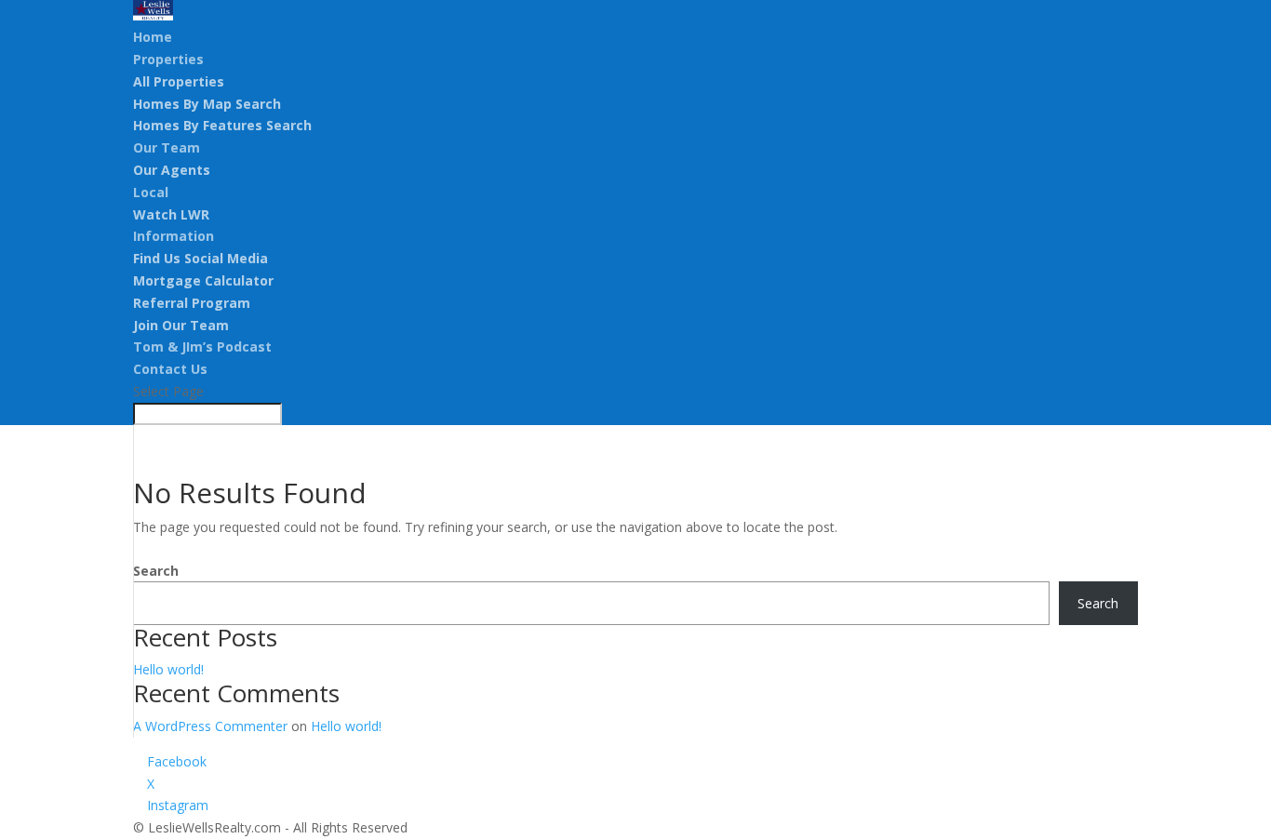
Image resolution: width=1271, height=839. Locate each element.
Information (173, 236)
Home (152, 37)
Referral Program (191, 303)
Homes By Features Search (222, 125)
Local (150, 192)
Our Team (166, 147)
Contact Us (170, 369)
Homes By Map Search (207, 104)
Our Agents (171, 170)
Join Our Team (181, 325)
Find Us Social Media (200, 258)
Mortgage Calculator (203, 280)
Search (156, 570)
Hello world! (168, 669)
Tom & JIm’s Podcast (202, 346)
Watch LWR (171, 214)
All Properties (178, 81)
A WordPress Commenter (210, 726)
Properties (168, 59)
